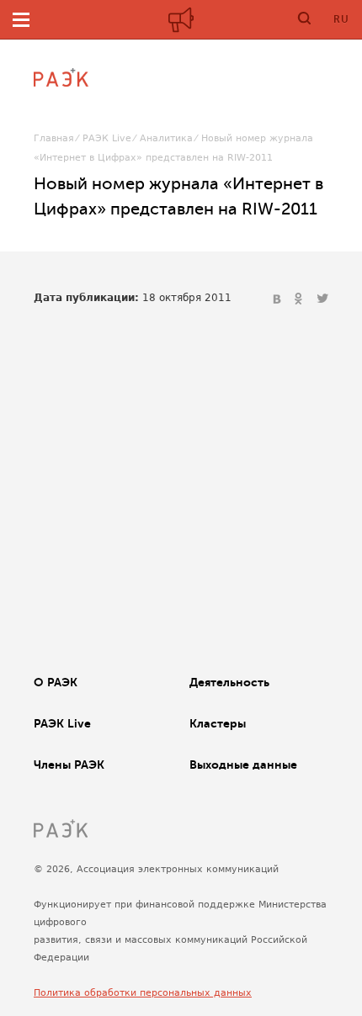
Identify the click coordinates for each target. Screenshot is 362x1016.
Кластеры (217, 723)
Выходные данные (243, 764)
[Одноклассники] (300, 299)
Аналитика (166, 138)
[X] (322, 299)
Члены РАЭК (69, 764)
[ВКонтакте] (279, 299)
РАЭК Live (107, 138)
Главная (54, 138)
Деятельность (229, 682)
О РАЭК (55, 682)
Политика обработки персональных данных (143, 992)
